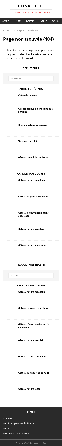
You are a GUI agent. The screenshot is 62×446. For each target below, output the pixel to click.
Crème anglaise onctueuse (32, 124)
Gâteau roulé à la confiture (33, 157)
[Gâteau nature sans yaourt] (9, 248)
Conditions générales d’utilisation (18, 423)
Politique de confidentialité (16, 433)
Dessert (30, 21)
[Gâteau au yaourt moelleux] (9, 200)
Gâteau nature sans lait (31, 228)
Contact (7, 428)
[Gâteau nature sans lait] (9, 232)
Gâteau (55, 21)
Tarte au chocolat (27, 141)
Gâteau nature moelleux (31, 179)
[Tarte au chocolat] (9, 144)
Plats (18, 21)
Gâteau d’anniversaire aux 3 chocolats (33, 214)
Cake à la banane (27, 95)
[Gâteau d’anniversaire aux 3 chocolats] (9, 216)
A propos (7, 418)
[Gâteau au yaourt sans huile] (9, 376)
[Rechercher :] (31, 78)
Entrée (43, 21)
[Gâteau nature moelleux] (9, 184)
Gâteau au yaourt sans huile (33, 372)
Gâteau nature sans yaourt (33, 245)
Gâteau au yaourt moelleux (33, 196)
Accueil (6, 21)
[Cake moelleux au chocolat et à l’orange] (9, 112)
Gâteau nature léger (29, 388)
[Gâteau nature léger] (9, 392)
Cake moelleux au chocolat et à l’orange (35, 110)
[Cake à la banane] (9, 97)
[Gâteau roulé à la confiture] (9, 160)
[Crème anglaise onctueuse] (9, 128)
